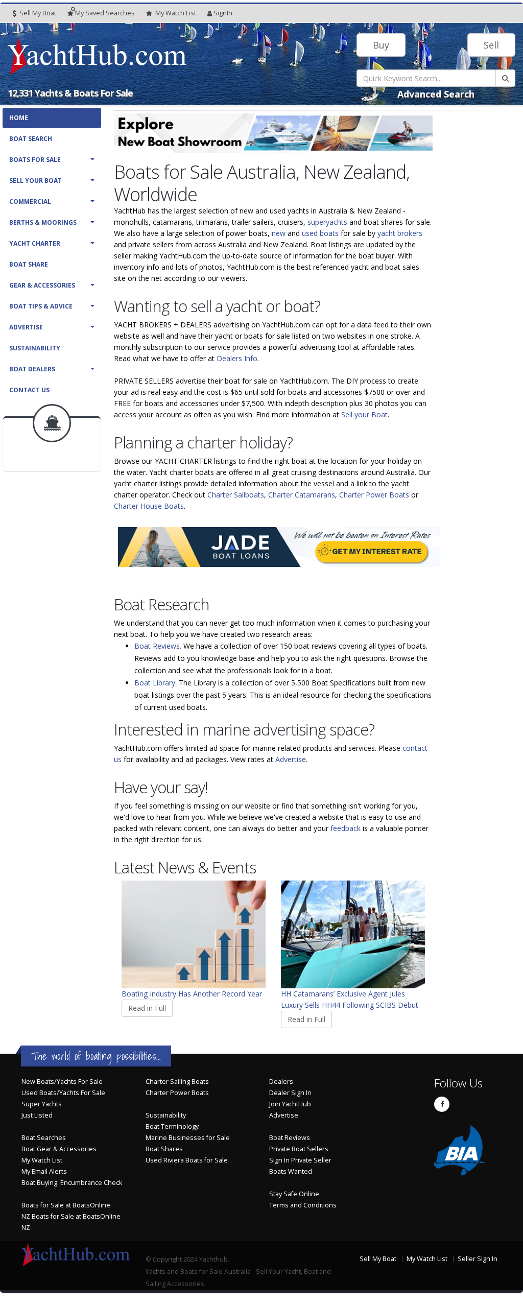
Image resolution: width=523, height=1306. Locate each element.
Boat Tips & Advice (41, 306)
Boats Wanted (290, 1171)
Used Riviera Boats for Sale (187, 1160)
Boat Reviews (289, 1137)
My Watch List (41, 1160)
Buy (381, 45)
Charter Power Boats (374, 495)
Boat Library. (155, 682)
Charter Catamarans (301, 495)
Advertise (26, 327)
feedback (345, 828)
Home (18, 117)
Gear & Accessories (42, 285)
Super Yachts (41, 1104)
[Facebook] (441, 1104)
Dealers (281, 1081)
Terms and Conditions (303, 1205)
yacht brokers (399, 233)
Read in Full (147, 1008)
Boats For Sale (35, 159)
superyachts (327, 222)
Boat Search (30, 138)
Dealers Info (237, 358)
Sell (491, 45)
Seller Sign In (477, 1258)
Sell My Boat (37, 13)
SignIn (222, 13)
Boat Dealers (32, 369)
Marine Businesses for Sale (188, 1137)
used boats (320, 233)
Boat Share (28, 264)
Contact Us (29, 390)
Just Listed (37, 1115)
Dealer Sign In (290, 1092)
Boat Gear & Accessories (59, 1149)
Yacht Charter (34, 243)
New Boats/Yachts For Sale (62, 1081)
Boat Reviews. (157, 646)
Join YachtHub (290, 1104)
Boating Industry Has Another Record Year (192, 994)
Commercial (30, 201)
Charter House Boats (149, 506)
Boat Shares (164, 1149)
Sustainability (34, 348)
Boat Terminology (172, 1126)
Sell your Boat (364, 414)
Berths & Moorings (43, 222)
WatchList (175, 13)
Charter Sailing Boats (177, 1081)
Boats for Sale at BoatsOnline (65, 1205)
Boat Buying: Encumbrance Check (71, 1182)
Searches (105, 13)
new (279, 233)
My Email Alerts (44, 1171)
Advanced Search (435, 94)
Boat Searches (43, 1137)
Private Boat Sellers (298, 1149)
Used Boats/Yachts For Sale (63, 1092)
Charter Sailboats (235, 495)
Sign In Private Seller (300, 1160)
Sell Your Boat (35, 180)
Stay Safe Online (294, 1194)
